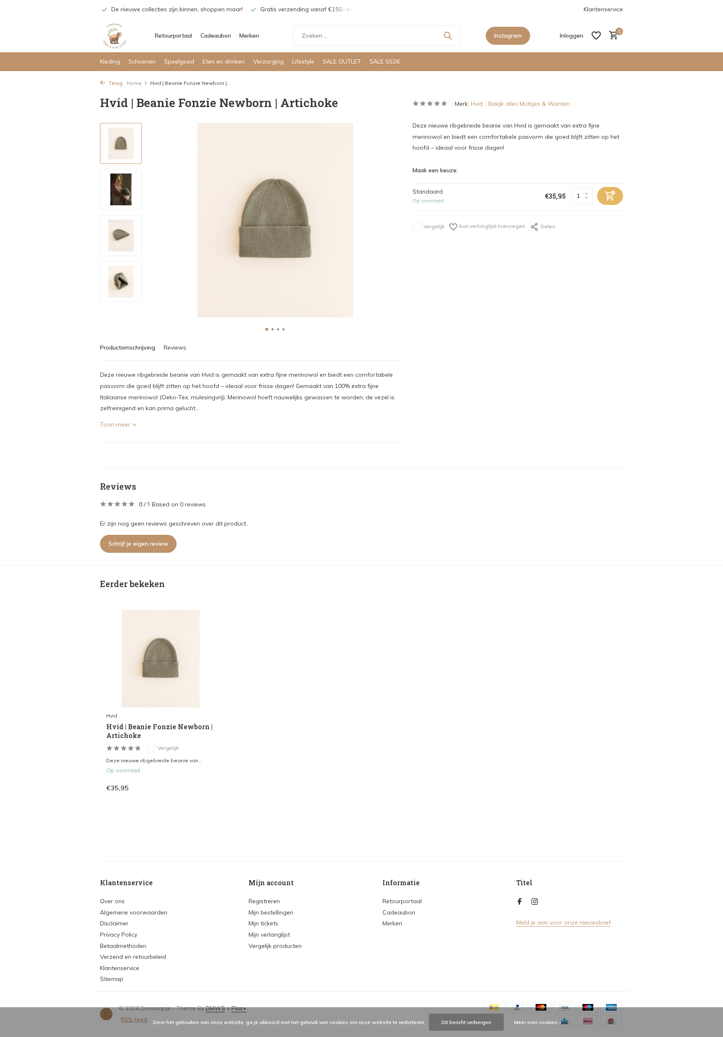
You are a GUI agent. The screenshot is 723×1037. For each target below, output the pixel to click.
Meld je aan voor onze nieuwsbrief (563, 922)
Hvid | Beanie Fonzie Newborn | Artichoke (159, 731)
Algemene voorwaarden (133, 912)
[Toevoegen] (200, 788)
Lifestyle (303, 61)
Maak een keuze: (435, 170)
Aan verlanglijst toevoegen (491, 226)
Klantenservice (603, 9)
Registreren (264, 901)
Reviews (175, 347)
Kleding (110, 61)
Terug (115, 83)
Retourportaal (173, 35)
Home (134, 83)
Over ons (112, 901)
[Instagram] (534, 902)
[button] (267, 329)
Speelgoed (179, 61)
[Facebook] (519, 902)
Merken (249, 35)
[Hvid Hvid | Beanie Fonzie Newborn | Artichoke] (160, 659)
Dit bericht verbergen (466, 1022)
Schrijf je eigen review (138, 543)
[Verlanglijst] (596, 35)
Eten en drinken (224, 61)
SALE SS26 (384, 61)
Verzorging (268, 61)
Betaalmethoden (123, 946)
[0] (611, 36)
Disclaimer (114, 923)
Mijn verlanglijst (269, 934)
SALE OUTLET (342, 61)
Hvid (477, 103)
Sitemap (111, 979)
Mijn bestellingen (271, 912)
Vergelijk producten (275, 946)
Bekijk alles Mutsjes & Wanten (529, 103)
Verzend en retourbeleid (133, 956)
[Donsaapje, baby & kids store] (114, 35)
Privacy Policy (118, 934)
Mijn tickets (263, 923)
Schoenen (142, 61)
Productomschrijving (127, 347)
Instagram (508, 35)
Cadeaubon (215, 35)
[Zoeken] (447, 35)
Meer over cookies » (537, 1022)
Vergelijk (433, 226)
